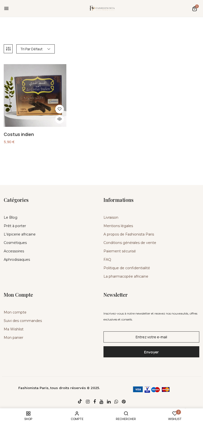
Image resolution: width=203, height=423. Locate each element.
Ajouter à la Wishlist (59, 109)
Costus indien (19, 134)
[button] (194, 8)
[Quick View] (59, 119)
